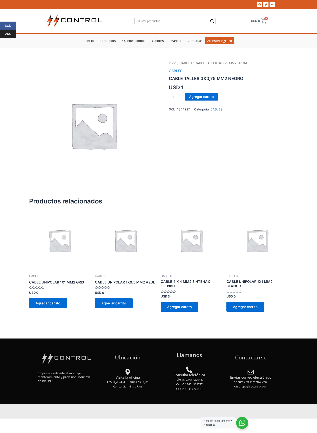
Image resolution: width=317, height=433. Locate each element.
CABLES (185, 63)
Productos (108, 40)
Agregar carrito (201, 96)
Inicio (90, 40)
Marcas (175, 40)
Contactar (195, 40)
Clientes (158, 40)
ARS (10, 34)
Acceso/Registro (219, 40)
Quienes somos (134, 40)
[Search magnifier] (212, 21)
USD (10, 25)
